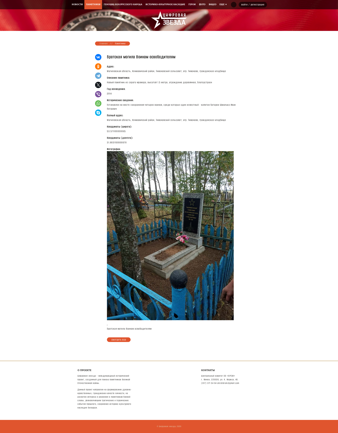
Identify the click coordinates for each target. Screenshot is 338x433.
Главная (104, 43)
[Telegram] (98, 76)
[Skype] (98, 113)
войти (244, 4)
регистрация (257, 4)
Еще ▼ (223, 4)
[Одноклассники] (98, 66)
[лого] (169, 20)
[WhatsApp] (98, 103)
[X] (98, 85)
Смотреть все (118, 339)
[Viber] (98, 94)
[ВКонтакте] (98, 57)
